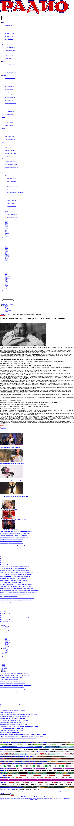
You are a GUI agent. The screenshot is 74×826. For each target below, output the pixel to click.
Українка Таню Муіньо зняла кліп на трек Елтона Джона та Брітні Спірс (18, 773)
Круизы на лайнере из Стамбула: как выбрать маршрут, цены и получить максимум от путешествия (19, 590)
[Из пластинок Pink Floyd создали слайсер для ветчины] (11, 477)
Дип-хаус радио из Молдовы (10, 72)
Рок (3, 22)
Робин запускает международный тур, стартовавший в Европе (13, 545)
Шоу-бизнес (33, 799)
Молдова (6, 232)
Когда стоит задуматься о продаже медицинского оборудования (12, 710)
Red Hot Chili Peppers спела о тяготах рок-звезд (12, 463)
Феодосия (6, 285)
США (6, 234)
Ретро (3, 117)
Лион (6, 261)
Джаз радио (7, 796)
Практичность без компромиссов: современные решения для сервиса (13, 724)
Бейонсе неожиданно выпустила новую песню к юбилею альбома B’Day (15, 576)
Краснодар (6, 259)
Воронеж (6, 251)
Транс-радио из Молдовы (10, 97)
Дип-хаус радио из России (10, 64)
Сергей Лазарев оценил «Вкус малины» (10, 447)
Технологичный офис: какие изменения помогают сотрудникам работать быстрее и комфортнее (19, 554)
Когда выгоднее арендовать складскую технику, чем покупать (12, 706)
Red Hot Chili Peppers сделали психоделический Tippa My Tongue (16, 758)
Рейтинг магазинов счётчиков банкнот (7, 712)
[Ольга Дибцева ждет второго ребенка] (8, 508)
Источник (2, 425)
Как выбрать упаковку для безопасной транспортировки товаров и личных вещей (16, 574)
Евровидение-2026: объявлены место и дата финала (11, 607)
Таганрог (6, 281)
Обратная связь (5, 298)
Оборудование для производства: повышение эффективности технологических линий (17, 704)
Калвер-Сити (7, 256)
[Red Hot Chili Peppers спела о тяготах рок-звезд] (11, 461)
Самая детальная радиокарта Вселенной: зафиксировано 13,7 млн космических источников (19, 726)
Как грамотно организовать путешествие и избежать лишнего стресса (14, 708)
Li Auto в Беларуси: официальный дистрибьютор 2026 (10, 702)
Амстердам (6, 239)
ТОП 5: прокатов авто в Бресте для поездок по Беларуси (11, 677)
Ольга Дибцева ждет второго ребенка (9, 509)
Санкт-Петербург (8, 278)
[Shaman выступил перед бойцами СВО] (8, 528)
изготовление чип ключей (9, 789)
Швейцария (7, 236)
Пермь (6, 274)
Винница (6, 249)
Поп (3, 105)
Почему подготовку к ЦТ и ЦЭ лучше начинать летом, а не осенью (13, 681)
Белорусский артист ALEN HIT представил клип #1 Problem (12, 718)
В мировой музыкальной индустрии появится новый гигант (12, 683)
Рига (5, 275)
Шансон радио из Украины (10, 80)
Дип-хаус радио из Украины (10, 66)
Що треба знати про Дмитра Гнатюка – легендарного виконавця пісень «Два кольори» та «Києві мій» (26, 751)
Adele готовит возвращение (6, 548)
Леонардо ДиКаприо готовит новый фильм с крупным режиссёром (14, 611)
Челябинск (6, 288)
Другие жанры (5, 172)
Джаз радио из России (11, 200)
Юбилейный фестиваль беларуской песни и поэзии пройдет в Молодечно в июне (17, 598)
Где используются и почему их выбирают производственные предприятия (14, 673)
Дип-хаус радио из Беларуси (10, 69)
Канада (6, 229)
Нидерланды (7, 233)
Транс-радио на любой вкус (17, 799)
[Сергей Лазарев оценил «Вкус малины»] (11, 444)
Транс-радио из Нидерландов (10, 100)
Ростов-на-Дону (7, 276)
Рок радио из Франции (9, 41)
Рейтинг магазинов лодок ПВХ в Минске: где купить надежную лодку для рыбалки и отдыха (18, 714)
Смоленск (6, 280)
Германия (6, 224)
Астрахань (6, 241)
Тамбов (6, 644)
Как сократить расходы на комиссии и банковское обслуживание (13, 568)
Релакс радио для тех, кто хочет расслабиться (38, 798)
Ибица (6, 253)
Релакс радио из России (9, 131)
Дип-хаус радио (12, 796)
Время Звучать (3, 782)
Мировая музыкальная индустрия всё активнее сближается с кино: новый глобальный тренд (19, 552)
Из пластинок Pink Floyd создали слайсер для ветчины (14, 480)
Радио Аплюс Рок (4, 777)
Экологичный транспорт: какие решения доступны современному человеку (15, 570)
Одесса (6, 652)
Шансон (4, 75)
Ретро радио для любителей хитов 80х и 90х (55, 798)
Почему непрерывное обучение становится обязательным (12, 556)
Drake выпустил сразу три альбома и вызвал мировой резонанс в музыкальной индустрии (19, 603)
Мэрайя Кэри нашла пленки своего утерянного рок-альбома (14, 519)
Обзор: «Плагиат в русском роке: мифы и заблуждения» (14, 496)
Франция (6, 235)
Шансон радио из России (10, 78)
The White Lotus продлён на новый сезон (8, 613)
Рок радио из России (9, 25)
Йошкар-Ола (7, 254)
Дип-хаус (4, 61)
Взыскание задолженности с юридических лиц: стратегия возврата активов (16, 692)
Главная (1, 314)
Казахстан (6, 228)
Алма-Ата (6, 238)
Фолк (6, 175)
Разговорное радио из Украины (11, 164)
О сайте (3, 296)
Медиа (6, 293)
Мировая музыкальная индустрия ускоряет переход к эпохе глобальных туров (16, 696)
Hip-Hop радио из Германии (10, 153)
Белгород (6, 627)
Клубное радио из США (9, 58)
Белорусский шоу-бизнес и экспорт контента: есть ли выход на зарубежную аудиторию (18, 617)
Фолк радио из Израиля (11, 181)
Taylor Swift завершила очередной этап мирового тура (11, 728)
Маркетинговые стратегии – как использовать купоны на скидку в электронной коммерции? (23, 761)
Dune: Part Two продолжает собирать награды (9, 732)
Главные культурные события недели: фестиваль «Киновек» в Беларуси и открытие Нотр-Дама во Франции (23, 734)
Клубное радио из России (10, 47)
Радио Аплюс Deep (4, 780)
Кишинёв (6, 258)
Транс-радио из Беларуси (10, 92)
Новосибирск (7, 267)
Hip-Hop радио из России (10, 144)
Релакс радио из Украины (10, 133)
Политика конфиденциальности (8, 805)
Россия (6, 222)
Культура (6, 292)
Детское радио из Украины (12, 217)
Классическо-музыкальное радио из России (15, 192)
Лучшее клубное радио (30, 796)
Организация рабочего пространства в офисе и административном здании (14, 533)
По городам (4, 237)
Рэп (3, 142)
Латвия (6, 230)
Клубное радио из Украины (10, 50)
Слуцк (6, 279)
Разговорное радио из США (10, 169)
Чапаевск (6, 287)
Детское (6, 211)
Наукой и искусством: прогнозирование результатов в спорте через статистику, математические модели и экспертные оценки (31, 744)
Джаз (6, 197)
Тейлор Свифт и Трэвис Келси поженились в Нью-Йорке (12, 582)
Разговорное (5, 158)
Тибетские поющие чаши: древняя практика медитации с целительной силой (15, 586)
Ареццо (6, 240)
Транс (3, 83)
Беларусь (6, 221)
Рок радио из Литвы (9, 36)
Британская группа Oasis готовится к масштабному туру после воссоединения (16, 588)
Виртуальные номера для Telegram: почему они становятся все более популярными (21, 747)
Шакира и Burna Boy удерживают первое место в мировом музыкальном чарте (16, 564)
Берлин (6, 657)
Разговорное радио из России (10, 161)
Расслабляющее (40, 791)
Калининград (7, 255)
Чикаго (6, 289)
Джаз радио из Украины (11, 203)
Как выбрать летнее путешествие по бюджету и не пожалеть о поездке (14, 560)
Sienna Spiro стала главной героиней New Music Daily (11, 541)
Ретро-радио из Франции (10, 125)
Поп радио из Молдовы (9, 114)
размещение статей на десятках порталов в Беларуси (19, 619)
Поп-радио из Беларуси (9, 111)
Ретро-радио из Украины (9, 122)
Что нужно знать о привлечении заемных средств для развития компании (14, 550)
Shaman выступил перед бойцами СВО (10, 529)
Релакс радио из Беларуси (10, 136)
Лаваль (6, 260)
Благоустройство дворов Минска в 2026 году (9, 596)
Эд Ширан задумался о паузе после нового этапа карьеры (12, 687)
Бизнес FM (2, 784)
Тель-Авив (6, 282)
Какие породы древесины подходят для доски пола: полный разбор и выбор (12, 689)
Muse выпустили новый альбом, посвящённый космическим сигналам (15, 594)
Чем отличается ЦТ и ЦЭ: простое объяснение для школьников (16, 756)
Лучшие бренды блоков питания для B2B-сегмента (10, 562)
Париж (6, 273)
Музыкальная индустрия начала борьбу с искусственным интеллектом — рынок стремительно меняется (22, 700)
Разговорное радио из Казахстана (11, 167)
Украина (6, 223)
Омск (5, 272)
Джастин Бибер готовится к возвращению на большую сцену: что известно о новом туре (18, 592)
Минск (6, 263)
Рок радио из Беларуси (9, 30)
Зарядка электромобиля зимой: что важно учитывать (10, 722)
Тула (5, 283)
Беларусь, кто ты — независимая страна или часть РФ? (14, 754)
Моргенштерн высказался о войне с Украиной (11, 787)
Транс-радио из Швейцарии (10, 103)
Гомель (6, 252)
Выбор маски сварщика (4, 605)
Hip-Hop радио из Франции (10, 156)
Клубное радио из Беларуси (10, 53)
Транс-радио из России (9, 86)
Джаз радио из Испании (11, 208)
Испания (6, 226)
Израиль (6, 225)
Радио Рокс (3, 775)
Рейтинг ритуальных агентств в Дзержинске (9, 679)
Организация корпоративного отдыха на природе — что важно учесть (14, 720)
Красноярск (7, 633)
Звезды (6, 291)
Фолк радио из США (11, 183)
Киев (5, 257)
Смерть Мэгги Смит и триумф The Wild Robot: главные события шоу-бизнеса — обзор (18, 738)
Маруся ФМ (3, 749)
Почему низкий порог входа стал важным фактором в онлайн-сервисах (14, 580)
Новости (4, 290)
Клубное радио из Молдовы (10, 55)
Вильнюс (6, 248)
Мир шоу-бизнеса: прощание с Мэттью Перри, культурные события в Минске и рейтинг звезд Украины (21, 736)
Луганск (6, 262)
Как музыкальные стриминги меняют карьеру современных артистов (14, 537)
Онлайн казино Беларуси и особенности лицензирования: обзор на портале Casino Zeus (22, 763)
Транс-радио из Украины (9, 89)
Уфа (5, 284)
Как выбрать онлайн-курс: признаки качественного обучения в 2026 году (14, 675)
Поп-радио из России (9, 108)
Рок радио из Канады (9, 39)
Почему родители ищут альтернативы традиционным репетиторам (13, 609)
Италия (6, 227)
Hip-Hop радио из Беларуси (10, 150)
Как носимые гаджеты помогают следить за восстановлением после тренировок (16, 584)
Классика (6, 189)
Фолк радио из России (11, 178)
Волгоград (6, 250)
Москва (6, 265)
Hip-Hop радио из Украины (10, 147)
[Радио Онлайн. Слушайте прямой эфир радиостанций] (34, 14)
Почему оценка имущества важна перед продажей (10, 694)
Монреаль (6, 264)
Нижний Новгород (8, 266)
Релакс (3, 128)
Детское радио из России (12, 214)
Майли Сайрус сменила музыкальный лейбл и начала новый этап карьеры (16, 531)
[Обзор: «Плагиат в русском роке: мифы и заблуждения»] (11, 494)
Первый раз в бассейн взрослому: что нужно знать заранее (11, 539)
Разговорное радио (26, 798)
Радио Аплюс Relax (5, 765)
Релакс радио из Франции (10, 139)
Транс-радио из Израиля (9, 94)
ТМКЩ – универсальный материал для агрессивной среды (11, 730)
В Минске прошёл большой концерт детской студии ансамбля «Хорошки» (15, 600)
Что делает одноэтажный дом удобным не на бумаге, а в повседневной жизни (15, 716)
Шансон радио (28, 799)
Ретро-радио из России (9, 119)
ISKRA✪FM (3, 770)
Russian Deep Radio (5, 768)
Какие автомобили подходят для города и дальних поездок (11, 543)
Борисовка (6, 247)
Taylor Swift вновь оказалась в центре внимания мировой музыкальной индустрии (17, 698)
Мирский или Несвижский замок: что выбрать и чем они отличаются (13, 535)
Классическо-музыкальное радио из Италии (15, 194)
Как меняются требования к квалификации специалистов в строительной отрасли (16, 558)
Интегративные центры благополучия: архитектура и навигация (13, 578)
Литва (6, 231)
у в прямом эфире (11, 615)
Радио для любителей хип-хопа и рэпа (55, 796)
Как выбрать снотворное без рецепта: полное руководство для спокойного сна (15, 685)
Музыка (41, 796)
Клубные (4, 44)
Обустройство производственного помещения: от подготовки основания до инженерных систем (19, 572)
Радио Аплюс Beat (4, 621)
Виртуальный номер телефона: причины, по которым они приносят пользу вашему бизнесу (23, 742)
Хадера (6, 286)
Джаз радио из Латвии (11, 206)
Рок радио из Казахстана (9, 33)
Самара (6, 277)
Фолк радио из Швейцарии (12, 186)
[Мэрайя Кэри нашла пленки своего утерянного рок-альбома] (8, 518)
